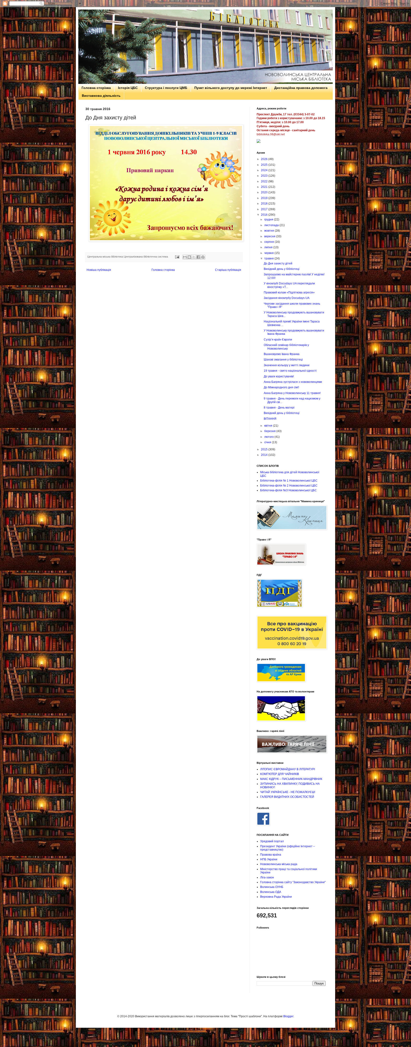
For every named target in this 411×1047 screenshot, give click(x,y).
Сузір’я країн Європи (278, 339)
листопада (271, 225)
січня (268, 442)
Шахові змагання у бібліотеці (283, 359)
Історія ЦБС (128, 88)
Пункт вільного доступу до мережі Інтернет (230, 88)
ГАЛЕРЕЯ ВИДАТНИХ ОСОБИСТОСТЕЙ (287, 797)
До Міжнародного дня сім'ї (281, 387)
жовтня (269, 230)
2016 (264, 214)
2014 (264, 455)
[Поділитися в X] (193, 257)
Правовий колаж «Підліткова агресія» (289, 292)
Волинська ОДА (270, 892)
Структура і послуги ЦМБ (166, 88)
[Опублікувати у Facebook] (198, 257)
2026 (264, 159)
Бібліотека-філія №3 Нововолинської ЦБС (288, 490)
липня (268, 247)
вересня (270, 236)
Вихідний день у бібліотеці (281, 269)
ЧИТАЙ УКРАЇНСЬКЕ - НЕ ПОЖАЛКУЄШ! (287, 792)
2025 (264, 164)
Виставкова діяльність (101, 95)
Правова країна (270, 854)
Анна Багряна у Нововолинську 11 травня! (292, 393)
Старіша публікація (228, 270)
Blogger (288, 1016)
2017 (264, 209)
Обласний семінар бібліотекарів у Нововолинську (286, 346)
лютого (269, 436)
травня (269, 258)
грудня (269, 219)
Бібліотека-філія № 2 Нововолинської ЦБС (289, 485)
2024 (264, 170)
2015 (264, 449)
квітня (268, 425)
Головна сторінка (96, 88)
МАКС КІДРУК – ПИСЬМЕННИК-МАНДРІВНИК (291, 779)
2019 (264, 198)
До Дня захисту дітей (278, 263)
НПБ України (268, 859)
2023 (264, 175)
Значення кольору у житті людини (286, 365)
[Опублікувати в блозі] (189, 257)
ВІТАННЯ (270, 418)
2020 (264, 192)
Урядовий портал (272, 841)
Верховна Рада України (276, 896)
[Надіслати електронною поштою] (184, 257)
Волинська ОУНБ (271, 887)
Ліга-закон (267, 877)
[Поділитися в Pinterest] (203, 257)
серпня (269, 241)
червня (269, 253)
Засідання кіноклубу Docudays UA (286, 298)
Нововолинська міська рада (278, 864)
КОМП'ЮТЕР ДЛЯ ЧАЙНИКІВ (279, 774)
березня (270, 431)
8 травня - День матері (279, 407)
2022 (264, 181)
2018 (264, 203)
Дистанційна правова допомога (301, 88)
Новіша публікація (99, 270)
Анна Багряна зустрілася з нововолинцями (293, 382)
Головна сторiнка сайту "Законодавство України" (293, 882)
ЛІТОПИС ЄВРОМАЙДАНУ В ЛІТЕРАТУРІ (287, 769)
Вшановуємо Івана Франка (281, 354)
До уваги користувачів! (279, 376)
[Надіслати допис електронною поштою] (177, 256)
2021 (264, 187)
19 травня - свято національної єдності (290, 370)
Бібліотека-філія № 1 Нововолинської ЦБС (289, 480)
